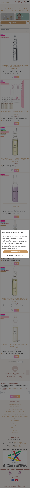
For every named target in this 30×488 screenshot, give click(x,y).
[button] (15, 255)
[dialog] (15, 244)
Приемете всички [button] (15, 251)
